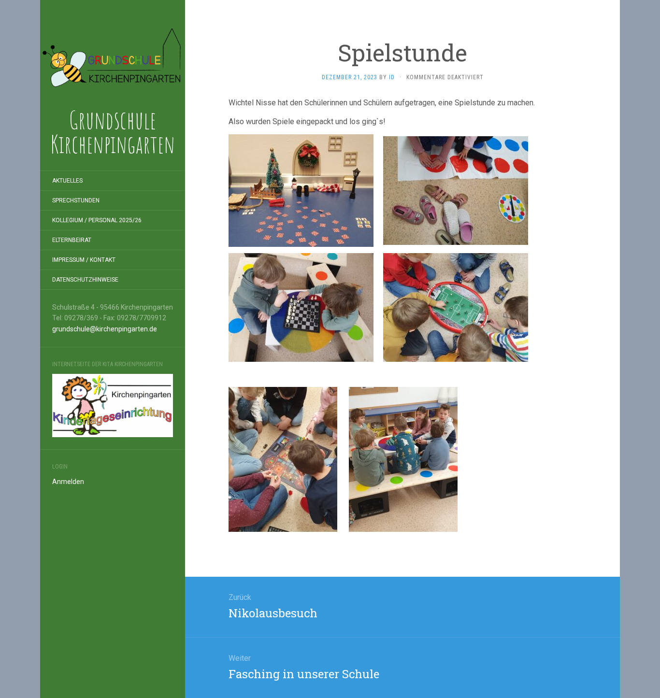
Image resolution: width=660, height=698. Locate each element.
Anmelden (68, 481)
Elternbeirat (71, 240)
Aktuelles (67, 180)
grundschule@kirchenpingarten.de (104, 329)
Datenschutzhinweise (85, 279)
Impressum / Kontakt (83, 259)
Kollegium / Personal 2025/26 (97, 220)
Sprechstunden (76, 200)
